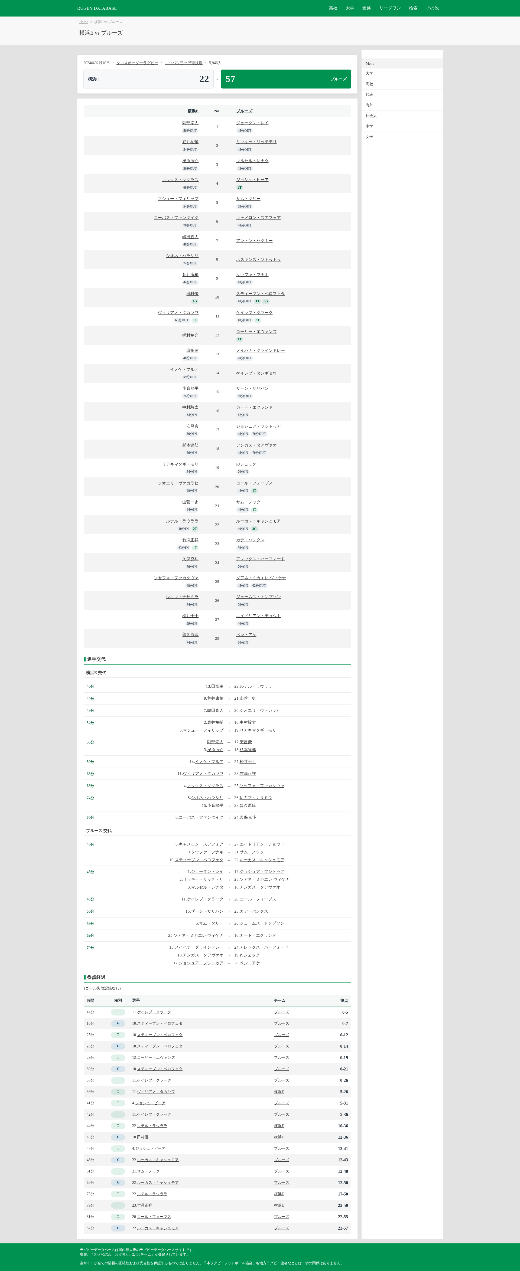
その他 (432, 8)
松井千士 (190, 615)
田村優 (192, 293)
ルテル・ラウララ (182, 521)
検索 (413, 8)
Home (83, 22)
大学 (350, 8)
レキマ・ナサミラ (182, 596)
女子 (369, 137)
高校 (333, 8)
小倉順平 (190, 388)
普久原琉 (190, 634)
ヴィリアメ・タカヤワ (178, 312)
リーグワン (390, 8)
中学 (369, 126)
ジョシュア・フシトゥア (258, 426)
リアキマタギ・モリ (180, 464)
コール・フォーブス (254, 483)
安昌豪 (192, 426)
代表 (369, 95)
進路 (366, 8)
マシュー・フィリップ (178, 198)
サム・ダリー (248, 198)
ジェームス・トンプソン (258, 596)
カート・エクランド (254, 407)
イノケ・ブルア (184, 369)
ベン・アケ (246, 634)
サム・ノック (248, 502)
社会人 (371, 116)
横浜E (193, 111)
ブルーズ (244, 111)
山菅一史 (190, 502)
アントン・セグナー (254, 240)
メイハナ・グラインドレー (260, 350)
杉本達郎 (190, 445)
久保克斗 (190, 558)
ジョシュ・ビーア (252, 179)
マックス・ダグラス (180, 179)
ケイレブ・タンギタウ (256, 373)
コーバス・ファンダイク (176, 217)
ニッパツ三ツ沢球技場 (184, 63)
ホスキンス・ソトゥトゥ (258, 259)
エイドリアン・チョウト (258, 615)
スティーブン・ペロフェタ (260, 293)
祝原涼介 (190, 160)
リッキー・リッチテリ (256, 141)
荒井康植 (190, 274)
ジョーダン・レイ (252, 122)
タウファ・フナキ (252, 274)
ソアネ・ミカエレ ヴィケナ (261, 577)
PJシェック (246, 464)
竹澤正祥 (190, 540)
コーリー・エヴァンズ (256, 331)
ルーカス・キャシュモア (258, 521)
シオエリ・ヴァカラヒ (178, 483)
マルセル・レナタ (252, 160)
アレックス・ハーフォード (260, 558)
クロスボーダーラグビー (137, 63)
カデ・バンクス (250, 540)
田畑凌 (192, 350)
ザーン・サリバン (252, 388)
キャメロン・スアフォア (258, 217)
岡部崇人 (190, 122)
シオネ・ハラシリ (182, 255)
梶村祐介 (190, 335)
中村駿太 (190, 407)
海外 (369, 105)
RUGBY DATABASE (97, 8)
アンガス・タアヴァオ (256, 445)
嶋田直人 (190, 236)
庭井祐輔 (190, 141)
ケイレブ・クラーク (254, 312)
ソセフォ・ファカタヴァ (176, 577)
